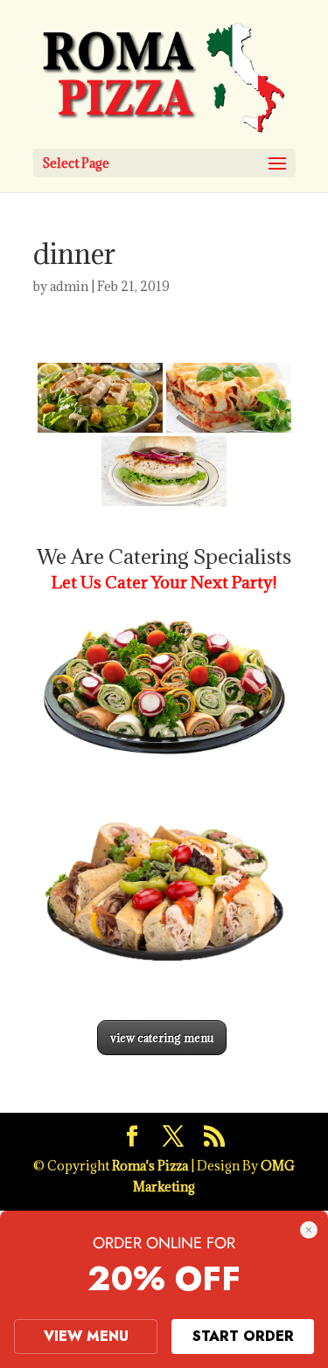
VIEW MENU (86, 1336)
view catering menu (161, 1038)
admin (69, 286)
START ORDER (243, 1336)
